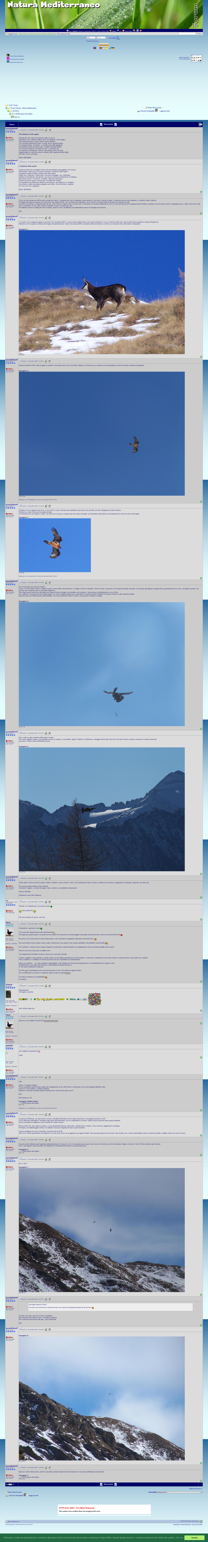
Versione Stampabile (147, 111)
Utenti (98, 31)
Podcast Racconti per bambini (17, 59)
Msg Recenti (88, 31)
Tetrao (8, 922)
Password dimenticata (92, 41)
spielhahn (9, 1045)
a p (7, 900)
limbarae (9, 984)
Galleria (103, 31)
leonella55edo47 (12, 129)
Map (107, 31)
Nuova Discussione (154, 108)
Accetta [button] (194, 1538)
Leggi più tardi (165, 111)
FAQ (126, 31)
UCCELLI (16, 111)
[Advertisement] (104, 80)
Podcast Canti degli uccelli (16, 62)
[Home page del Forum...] (67, 31)
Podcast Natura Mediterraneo (17, 56)
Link (20, 1081)
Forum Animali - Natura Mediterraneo (23, 108)
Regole (130, 31)
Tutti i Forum (13, 105)
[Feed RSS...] (123, 31)
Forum (70, 31)
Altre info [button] (179, 1538)
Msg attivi (81, 31)
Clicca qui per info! (63, 34)
